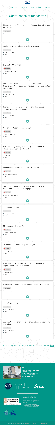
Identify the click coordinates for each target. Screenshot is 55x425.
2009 (29, 347)
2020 (34, 345)
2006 (40, 347)
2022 (26, 345)
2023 (23, 345)
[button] (6, 2)
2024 (19, 345)
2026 (12, 345)
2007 (36, 347)
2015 (52, 345)
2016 (48, 345)
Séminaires (24, 7)
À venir (4, 7)
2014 (11, 347)
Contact (34, 423)
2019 (37, 345)
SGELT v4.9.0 (16, 423)
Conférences (13, 7)
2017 (45, 345)
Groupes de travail (36, 7)
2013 (15, 347)
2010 (25, 347)
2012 (18, 347)
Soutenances (48, 7)
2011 (22, 347)
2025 (15, 345)
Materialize (26, 423)
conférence (7, 31)
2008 (33, 347)
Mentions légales (43, 423)
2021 (30, 345)
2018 (41, 345)
